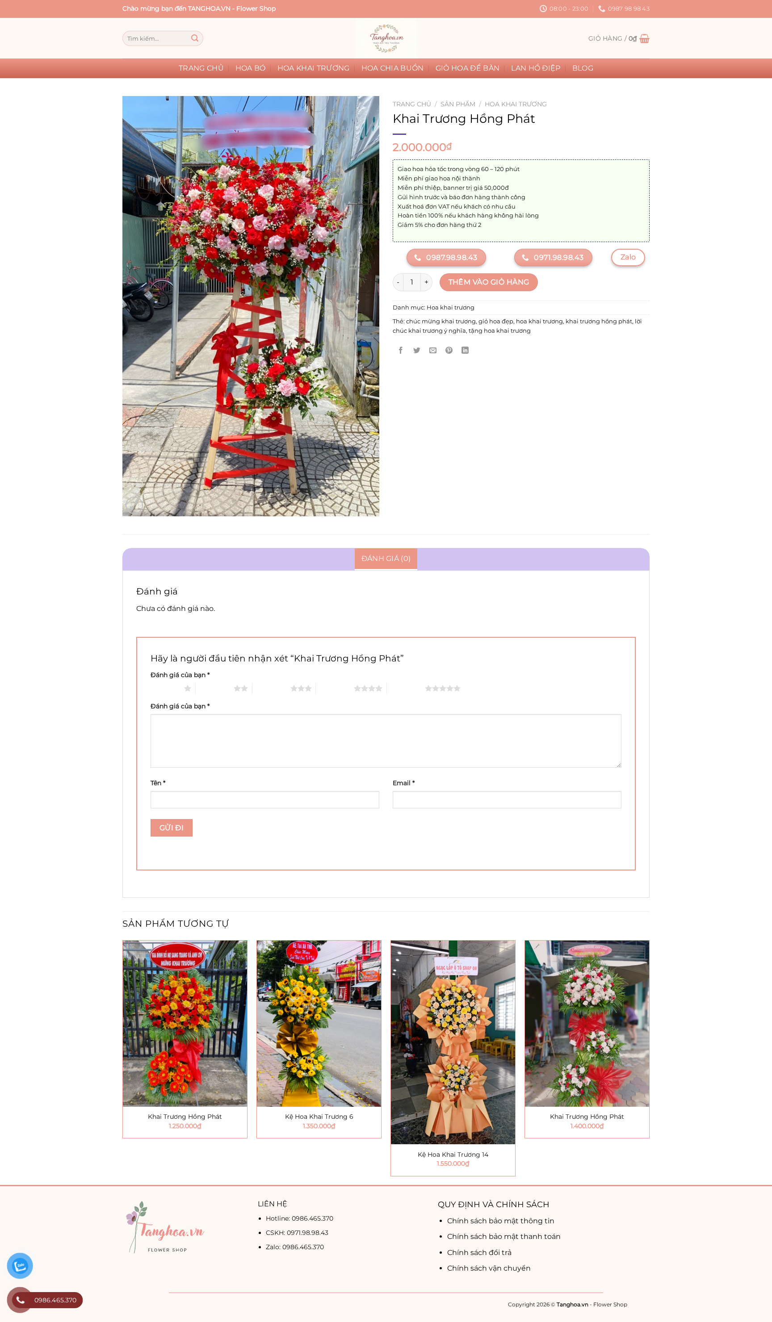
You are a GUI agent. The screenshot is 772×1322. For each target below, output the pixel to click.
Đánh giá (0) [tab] (386, 558)
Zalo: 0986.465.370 (295, 1247)
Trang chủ (201, 68)
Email (404, 783)
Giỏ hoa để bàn (467, 68)
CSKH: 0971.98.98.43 (297, 1233)
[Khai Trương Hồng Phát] (185, 1023)
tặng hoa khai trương (500, 330)
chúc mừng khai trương (441, 321)
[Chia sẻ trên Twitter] (417, 350)
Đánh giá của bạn (180, 675)
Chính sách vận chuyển (489, 1268)
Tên (158, 783)
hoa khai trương (539, 321)
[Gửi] (194, 38)
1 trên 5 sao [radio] (165, 688)
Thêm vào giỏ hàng (489, 282)
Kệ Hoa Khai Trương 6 (319, 1117)
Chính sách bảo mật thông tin (500, 1221)
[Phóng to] (134, 505)
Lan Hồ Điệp (536, 68)
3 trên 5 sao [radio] (271, 688)
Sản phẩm (458, 104)
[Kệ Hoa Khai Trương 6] (319, 1023)
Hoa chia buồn (392, 68)
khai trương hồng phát (599, 321)
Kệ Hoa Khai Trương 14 (453, 1154)
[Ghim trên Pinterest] (449, 350)
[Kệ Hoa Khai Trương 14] (453, 1042)
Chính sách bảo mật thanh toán (504, 1236)
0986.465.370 (312, 1218)
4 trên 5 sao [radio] (335, 688)
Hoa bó (250, 68)
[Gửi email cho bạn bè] (433, 350)
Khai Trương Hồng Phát (185, 1117)
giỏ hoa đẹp (495, 321)
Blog (582, 68)
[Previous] (123, 1061)
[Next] (649, 1061)
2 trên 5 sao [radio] (215, 688)
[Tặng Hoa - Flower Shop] (386, 38)
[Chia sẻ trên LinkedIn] (465, 350)
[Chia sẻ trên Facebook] (401, 350)
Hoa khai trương (313, 68)
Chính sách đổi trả (479, 1252)
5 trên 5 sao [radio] (406, 688)
